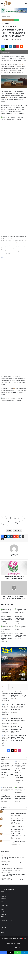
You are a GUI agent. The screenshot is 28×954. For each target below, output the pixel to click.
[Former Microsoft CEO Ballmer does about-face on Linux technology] (5, 828)
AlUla (21, 64)
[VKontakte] (20, 536)
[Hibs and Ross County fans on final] (5, 843)
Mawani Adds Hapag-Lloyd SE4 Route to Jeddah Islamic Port (20, 619)
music (7, 97)
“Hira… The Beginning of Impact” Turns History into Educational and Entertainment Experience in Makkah (18, 708)
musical (15, 242)
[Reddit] (21, 46)
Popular (13, 687)
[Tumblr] (14, 46)
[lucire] (7, 3)
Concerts (18, 530)
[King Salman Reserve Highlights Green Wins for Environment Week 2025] (7, 628)
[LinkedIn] (10, 46)
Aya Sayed (6, 39)
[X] (6, 46)
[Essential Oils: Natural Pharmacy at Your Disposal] (21, 628)
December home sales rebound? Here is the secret (17, 820)
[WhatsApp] (3, 49)
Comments (23, 687)
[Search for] (26, 4)
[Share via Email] (23, 536)
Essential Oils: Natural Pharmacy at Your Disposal (20, 635)
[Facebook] (3, 46)
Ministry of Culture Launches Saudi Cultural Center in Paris (18, 720)
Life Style (10, 20)
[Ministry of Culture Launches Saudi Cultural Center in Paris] (6, 721)
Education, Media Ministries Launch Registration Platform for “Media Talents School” (7, 773)
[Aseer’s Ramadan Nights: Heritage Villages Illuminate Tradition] (7, 611)
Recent (4, 687)
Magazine (3, 898)
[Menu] (2, 4)
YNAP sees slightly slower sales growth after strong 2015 (18, 835)
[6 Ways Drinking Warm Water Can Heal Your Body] (5, 814)
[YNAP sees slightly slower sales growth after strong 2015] (5, 836)
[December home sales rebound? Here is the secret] (5, 821)
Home (4, 16)
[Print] (2, 539)
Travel (16, 20)
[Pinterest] (17, 46)
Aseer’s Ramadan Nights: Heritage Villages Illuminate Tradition (6, 619)
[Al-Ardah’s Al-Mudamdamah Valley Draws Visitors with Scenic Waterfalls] (6, 730)
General (8, 16)
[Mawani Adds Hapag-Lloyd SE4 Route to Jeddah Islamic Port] (21, 611)
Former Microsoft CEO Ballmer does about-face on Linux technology (18, 828)
